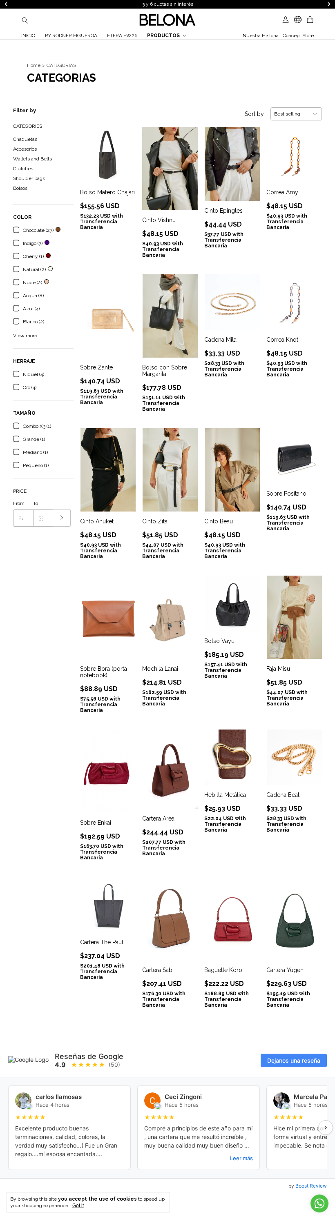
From (19, 503)
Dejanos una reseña (293, 1060)
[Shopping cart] (310, 20)
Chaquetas (25, 139)
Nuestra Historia (261, 35)
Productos (163, 35)
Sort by (254, 114)
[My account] (285, 20)
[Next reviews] (325, 1127)
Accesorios (25, 149)
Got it (78, 1205)
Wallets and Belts (32, 159)
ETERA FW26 (122, 35)
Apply (62, 518)
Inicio (28, 35)
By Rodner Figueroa (71, 35)
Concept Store (298, 35)
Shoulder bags (29, 178)
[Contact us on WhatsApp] (319, 1203)
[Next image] (123, 150)
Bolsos (20, 188)
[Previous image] (92, 150)
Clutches (23, 168)
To (35, 503)
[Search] (25, 20)
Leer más (241, 1158)
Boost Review (311, 1186)
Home (33, 65)
